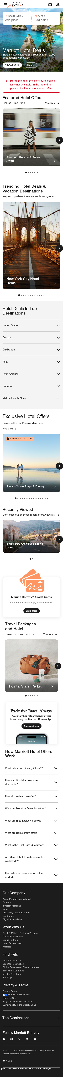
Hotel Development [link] (12, 943)
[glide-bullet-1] (28, 695)
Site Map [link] (7, 977)
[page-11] (41, 295)
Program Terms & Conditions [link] (17, 1001)
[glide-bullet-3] (32, 695)
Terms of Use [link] (9, 998)
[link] (16, 994)
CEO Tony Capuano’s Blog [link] (16, 912)
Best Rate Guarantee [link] (13, 970)
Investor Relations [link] (12, 905)
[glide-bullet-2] (30, 695)
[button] (17, 18)
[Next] (58, 666)
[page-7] (32, 295)
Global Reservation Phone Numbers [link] (21, 967)
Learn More (31, 610)
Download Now (31, 726)
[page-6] (37, 172)
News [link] (5, 909)
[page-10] (39, 295)
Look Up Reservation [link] (13, 964)
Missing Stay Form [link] (12, 974)
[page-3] (30, 172)
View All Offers (12, 64)
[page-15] (47, 498)
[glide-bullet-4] (34, 695)
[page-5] (34, 172)
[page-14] (45, 498)
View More (50, 103)
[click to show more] (59, 140)
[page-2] (28, 172)
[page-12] (43, 295)
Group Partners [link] (10, 940)
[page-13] (42, 498)
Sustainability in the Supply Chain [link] (20, 1004)
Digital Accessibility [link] (12, 919)
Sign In (30, 65)
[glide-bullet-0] (25, 695)
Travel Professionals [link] (13, 936)
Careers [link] (7, 902)
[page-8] (34, 295)
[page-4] (32, 172)
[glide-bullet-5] (37, 695)
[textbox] (16, 20)
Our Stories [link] (8, 916)
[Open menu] (5, 4)
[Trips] (50, 4)
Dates (41, 16)
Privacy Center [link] (10, 991)
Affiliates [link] (7, 946)
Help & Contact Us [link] (12, 960)
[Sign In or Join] (57, 4)
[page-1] (25, 172)
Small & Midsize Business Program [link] (20, 933)
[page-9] (37, 295)
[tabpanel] (31, 18)
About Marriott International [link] (17, 899)
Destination (15, 16)
